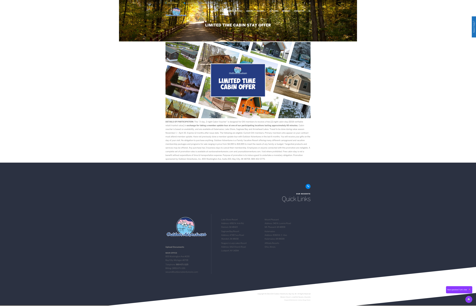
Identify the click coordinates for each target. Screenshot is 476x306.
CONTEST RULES (297, 297)
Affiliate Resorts (272, 243)
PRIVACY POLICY (285, 297)
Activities (274, 11)
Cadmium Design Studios (304, 300)
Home (213, 11)
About (249, 11)
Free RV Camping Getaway (231, 11)
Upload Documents (174, 247)
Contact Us (299, 11)
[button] (468, 299)
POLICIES (307, 297)
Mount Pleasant (272, 220)
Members (286, 11)
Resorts (261, 11)
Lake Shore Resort (229, 220)
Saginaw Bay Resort (230, 231)
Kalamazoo (270, 231)
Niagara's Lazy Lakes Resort (234, 243)
